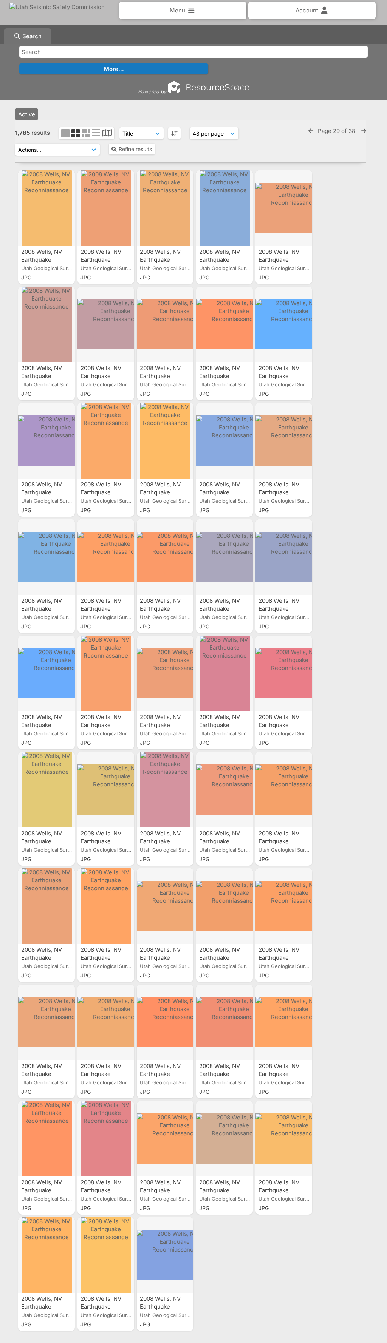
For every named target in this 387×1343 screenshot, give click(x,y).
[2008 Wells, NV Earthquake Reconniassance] (46, 208)
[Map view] (107, 133)
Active (26, 114)
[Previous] (310, 130)
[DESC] (174, 133)
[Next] (363, 130)
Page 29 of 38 (337, 130)
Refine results (135, 149)
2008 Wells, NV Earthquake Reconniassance (44, 259)
